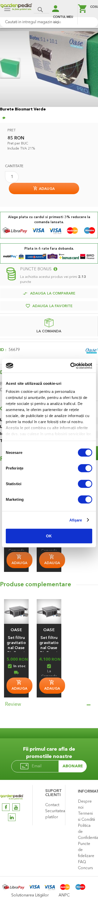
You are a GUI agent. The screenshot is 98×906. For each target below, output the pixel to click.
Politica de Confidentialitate (86, 832)
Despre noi (85, 805)
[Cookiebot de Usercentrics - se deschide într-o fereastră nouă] (70, 365)
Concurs (85, 868)
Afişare (75, 520)
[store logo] (16, 9)
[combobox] (49, 22)
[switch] (85, 469)
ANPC (64, 895)
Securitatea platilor (54, 814)
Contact (52, 805)
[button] (16, 630)
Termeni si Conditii (86, 817)
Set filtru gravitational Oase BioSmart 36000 (16, 648)
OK (49, 536)
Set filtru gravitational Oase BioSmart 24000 (49, 648)
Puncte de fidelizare (86, 850)
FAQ (82, 862)
